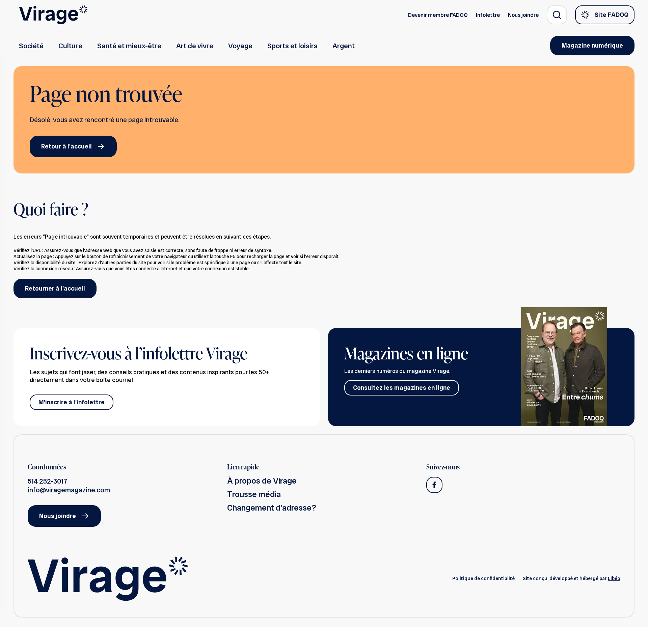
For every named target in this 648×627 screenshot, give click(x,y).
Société (31, 45)
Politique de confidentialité (483, 578)
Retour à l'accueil (66, 146)
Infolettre (488, 15)
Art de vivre (194, 45)
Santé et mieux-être (129, 45)
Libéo (614, 578)
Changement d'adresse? (271, 507)
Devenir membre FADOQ (438, 15)
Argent (343, 45)
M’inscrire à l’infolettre (71, 402)
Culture (70, 45)
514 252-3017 (48, 481)
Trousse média (254, 494)
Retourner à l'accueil (55, 288)
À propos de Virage (262, 480)
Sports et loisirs (292, 45)
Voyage (240, 45)
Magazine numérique (592, 45)
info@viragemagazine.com (69, 490)
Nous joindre (523, 15)
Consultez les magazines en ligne (401, 387)
